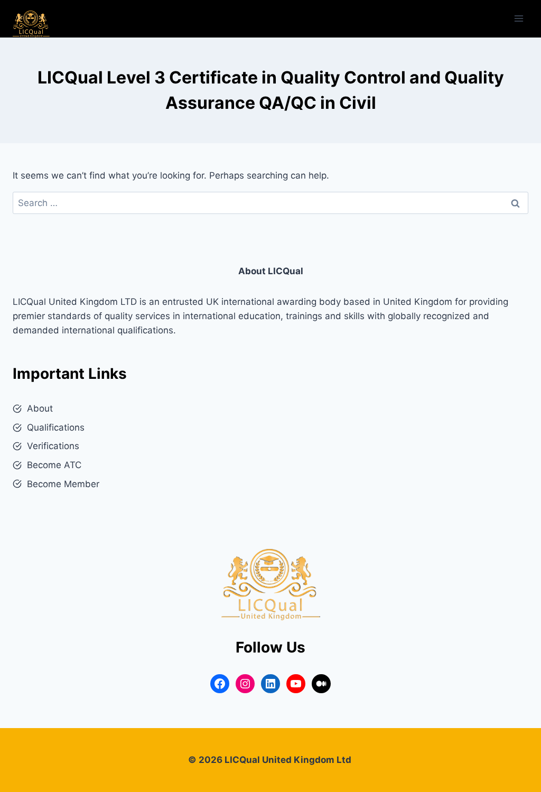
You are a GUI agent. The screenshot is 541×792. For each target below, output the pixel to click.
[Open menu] (518, 19)
